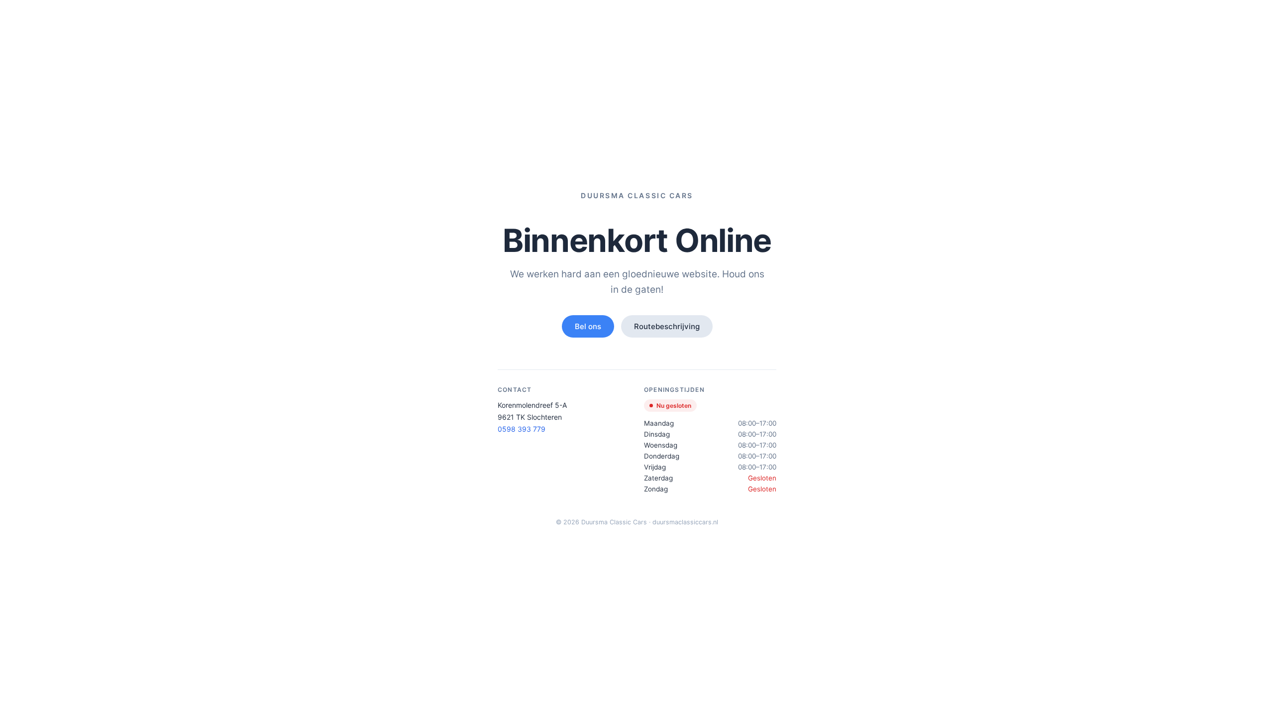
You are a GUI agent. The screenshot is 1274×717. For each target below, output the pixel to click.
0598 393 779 (521, 429)
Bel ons (588, 326)
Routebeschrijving (667, 326)
